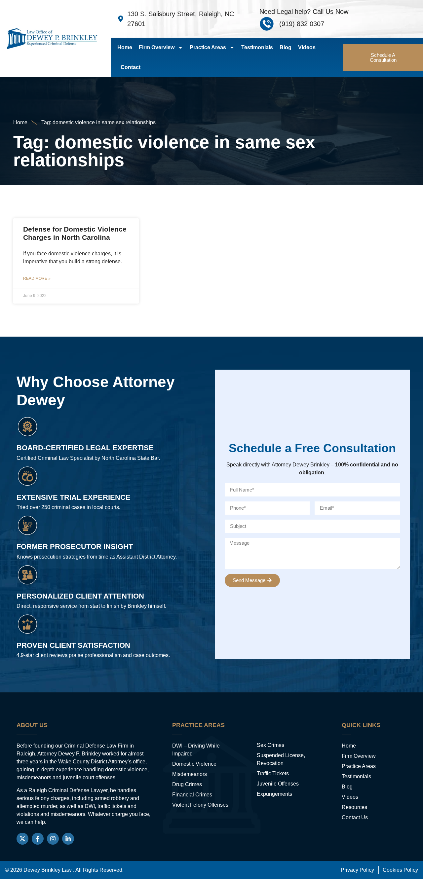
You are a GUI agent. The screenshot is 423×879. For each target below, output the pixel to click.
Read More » (37, 278)
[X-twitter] (22, 839)
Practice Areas (208, 47)
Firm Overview (156, 47)
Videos (307, 47)
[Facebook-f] (38, 839)
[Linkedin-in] (68, 839)
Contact (130, 67)
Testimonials (257, 47)
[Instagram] (53, 839)
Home (124, 47)
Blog (285, 47)
